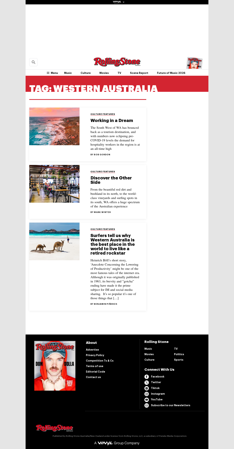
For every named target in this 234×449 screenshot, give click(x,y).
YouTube (157, 399)
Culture (86, 73)
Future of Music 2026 (171, 73)
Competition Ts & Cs (100, 360)
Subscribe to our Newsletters (170, 405)
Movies (104, 73)
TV (119, 73)
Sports (178, 359)
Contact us (93, 377)
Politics (179, 354)
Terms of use (94, 366)
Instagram (158, 393)
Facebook (157, 376)
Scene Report (139, 73)
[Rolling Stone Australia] (117, 65)
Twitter (156, 382)
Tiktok (155, 388)
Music (68, 73)
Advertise (92, 349)
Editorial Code (95, 371)
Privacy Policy (95, 355)
